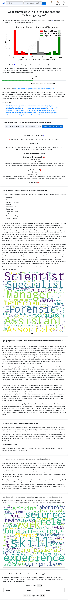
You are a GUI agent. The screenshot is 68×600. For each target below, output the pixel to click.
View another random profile (52, 126)
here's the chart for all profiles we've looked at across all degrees (34, 89)
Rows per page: (31, 585)
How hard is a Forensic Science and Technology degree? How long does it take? (31, 110)
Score (29, 590)
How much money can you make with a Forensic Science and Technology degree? (32, 113)
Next (42, 596)
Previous (27, 596)
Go (44, 3)
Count (48, 590)
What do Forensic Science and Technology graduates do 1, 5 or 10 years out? (32, 108)
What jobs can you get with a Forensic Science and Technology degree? (30, 106)
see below (45, 65)
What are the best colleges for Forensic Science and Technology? (26, 115)
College (7, 590)
